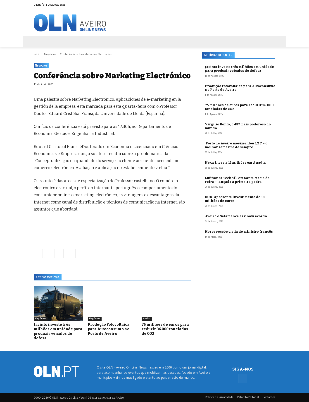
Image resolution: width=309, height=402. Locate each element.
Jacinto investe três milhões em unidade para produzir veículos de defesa (58, 331)
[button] (263, 4)
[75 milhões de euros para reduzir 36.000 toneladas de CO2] (166, 303)
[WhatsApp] (48, 253)
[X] (59, 253)
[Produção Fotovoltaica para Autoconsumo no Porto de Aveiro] (112, 303)
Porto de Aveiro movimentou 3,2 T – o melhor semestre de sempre (236, 145)
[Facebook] (272, 4)
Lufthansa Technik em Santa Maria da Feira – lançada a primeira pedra (237, 180)
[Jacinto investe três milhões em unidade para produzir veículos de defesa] (58, 303)
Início (37, 54)
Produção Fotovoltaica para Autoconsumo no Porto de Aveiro (108, 329)
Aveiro (146, 318)
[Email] (79, 253)
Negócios (50, 54)
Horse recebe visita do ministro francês (239, 232)
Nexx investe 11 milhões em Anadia (235, 163)
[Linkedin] (69, 253)
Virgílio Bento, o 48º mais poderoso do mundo (238, 126)
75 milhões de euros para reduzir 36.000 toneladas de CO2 (165, 329)
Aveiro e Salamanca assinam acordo (236, 216)
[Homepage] (154, 22)
